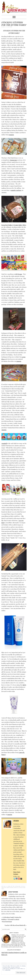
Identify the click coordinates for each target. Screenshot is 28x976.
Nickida (16, 821)
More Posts (16, 872)
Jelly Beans (18, 274)
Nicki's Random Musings (14, 7)
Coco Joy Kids (19, 887)
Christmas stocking (13, 887)
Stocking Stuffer (18, 886)
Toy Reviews (23, 886)
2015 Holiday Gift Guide (10, 886)
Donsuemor (13, 160)
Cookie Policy (7, 969)
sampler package (16, 190)
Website (15, 874)
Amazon (11, 135)
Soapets (3, 799)
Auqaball (7, 887)
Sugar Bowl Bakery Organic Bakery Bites (13, 225)
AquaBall (4, 443)
